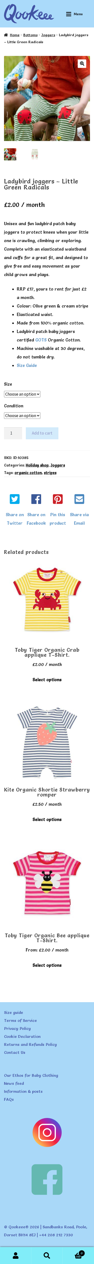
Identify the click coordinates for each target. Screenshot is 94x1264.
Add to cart (42, 433)
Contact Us (14, 1052)
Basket (73, 1252)
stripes (50, 473)
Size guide (13, 1012)
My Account (15, 1255)
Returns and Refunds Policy (30, 1044)
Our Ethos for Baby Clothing (31, 1075)
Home (15, 35)
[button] (82, 63)
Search (47, 1255)
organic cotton (28, 473)
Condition (13, 405)
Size (8, 384)
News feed (14, 1083)
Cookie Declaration (22, 1036)
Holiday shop (37, 465)
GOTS (41, 339)
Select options (47, 679)
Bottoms (30, 35)
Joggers (48, 35)
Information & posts (23, 1091)
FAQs (9, 1099)
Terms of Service (20, 1020)
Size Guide (27, 365)
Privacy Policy (17, 1028)
